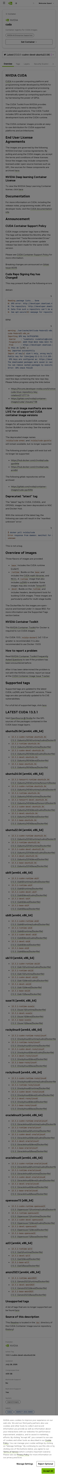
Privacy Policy (23, 1454)
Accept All (48, 1471)
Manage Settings (25, 1464)
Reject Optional (45, 1464)
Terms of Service (10, 1451)
